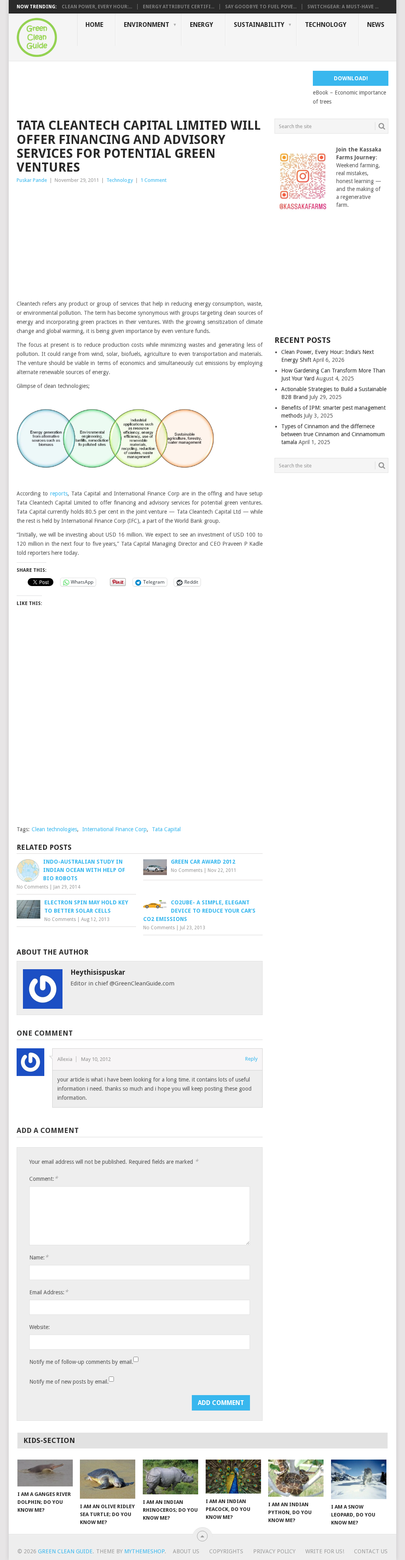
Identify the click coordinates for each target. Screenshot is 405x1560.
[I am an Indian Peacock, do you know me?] (233, 1477)
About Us (186, 1551)
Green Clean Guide (65, 1551)
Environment (146, 24)
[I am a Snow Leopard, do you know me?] (358, 1479)
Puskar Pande (32, 180)
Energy (201, 24)
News (375, 24)
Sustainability (259, 24)
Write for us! (324, 1551)
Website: (39, 1327)
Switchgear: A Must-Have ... (343, 6)
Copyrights (226, 1551)
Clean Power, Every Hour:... (97, 6)
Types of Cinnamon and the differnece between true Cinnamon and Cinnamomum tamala (333, 434)
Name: (38, 1257)
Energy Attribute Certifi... (178, 6)
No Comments (32, 887)
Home (94, 24)
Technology (325, 24)
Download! (351, 78)
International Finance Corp (114, 829)
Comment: (43, 1178)
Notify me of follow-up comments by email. (81, 1362)
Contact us (371, 1551)
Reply (251, 1059)
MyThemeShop (144, 1551)
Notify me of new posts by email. (69, 1381)
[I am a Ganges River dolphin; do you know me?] (45, 1473)
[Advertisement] (161, 88)
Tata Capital (166, 829)
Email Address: (48, 1292)
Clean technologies (54, 829)
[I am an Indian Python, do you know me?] (296, 1478)
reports (59, 493)
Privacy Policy (274, 1551)
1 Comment (153, 180)
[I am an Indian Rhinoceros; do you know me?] (170, 1477)
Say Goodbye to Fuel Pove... (261, 6)
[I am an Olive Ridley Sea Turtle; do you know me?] (107, 1479)
